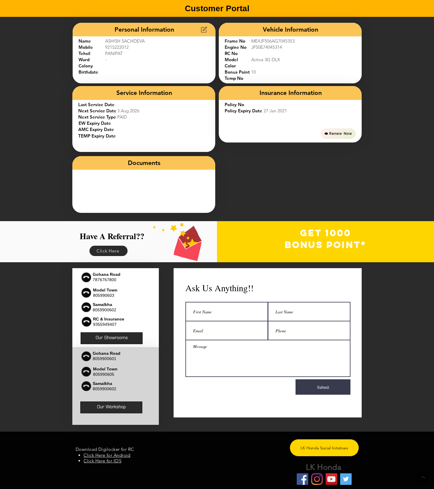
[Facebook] (302, 479)
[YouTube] (331, 479)
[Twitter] (346, 479)
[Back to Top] (422, 477)
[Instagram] (317, 479)
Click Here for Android (107, 455)
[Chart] (204, 29)
